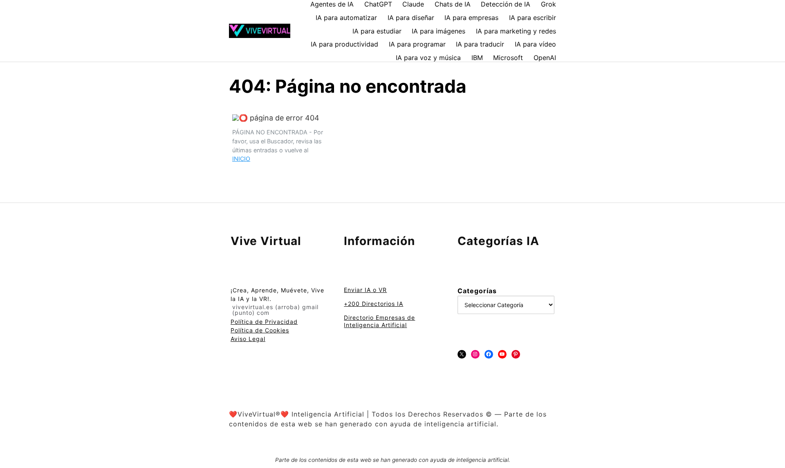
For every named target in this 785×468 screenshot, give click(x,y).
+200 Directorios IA (373, 303)
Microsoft (508, 57)
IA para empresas (471, 17)
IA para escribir (532, 17)
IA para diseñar (411, 17)
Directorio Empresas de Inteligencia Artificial (379, 321)
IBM (477, 57)
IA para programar (417, 44)
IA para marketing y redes (516, 31)
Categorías (477, 291)
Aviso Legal (248, 338)
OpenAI (545, 57)
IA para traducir (480, 44)
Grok (548, 4)
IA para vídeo (535, 44)
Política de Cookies (260, 330)
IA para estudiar (376, 31)
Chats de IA (453, 4)
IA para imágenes (438, 31)
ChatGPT (378, 4)
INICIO (241, 158)
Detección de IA (505, 4)
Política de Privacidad (264, 321)
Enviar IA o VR (365, 289)
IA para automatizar (346, 17)
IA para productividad (344, 44)
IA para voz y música (428, 57)
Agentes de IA (332, 4)
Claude (413, 4)
